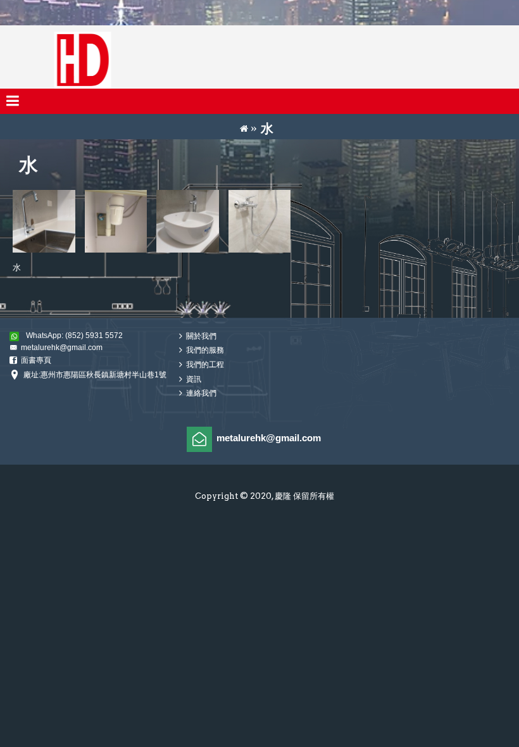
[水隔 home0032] (116, 221)
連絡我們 (201, 393)
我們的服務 (205, 350)
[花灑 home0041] (259, 221)
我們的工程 (205, 364)
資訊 (193, 379)
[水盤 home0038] (187, 221)
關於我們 (201, 336)
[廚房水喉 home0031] (44, 221)
